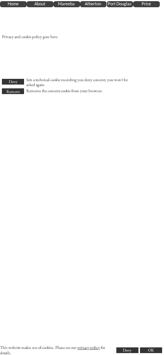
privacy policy (88, 347)
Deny (13, 81)
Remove (13, 91)
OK (151, 350)
